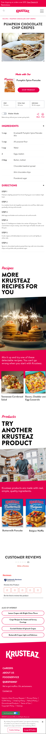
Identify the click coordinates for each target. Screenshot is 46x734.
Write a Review (23, 566)
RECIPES (5, 19)
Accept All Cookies (30, 730)
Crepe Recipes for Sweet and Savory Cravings (23, 620)
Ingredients (23, 126)
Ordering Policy (19, 700)
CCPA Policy (6, 700)
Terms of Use (26, 703)
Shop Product (28, 90)
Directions (23, 185)
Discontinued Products (10, 703)
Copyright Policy (8, 706)
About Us (8, 672)
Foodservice (11, 677)
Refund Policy (32, 700)
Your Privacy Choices (8, 713)
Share (38, 117)
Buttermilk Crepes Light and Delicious (23, 635)
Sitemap (19, 706)
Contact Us (7, 691)
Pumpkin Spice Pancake (28, 80)
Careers (8, 668)
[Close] (42, 721)
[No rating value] (21, 562)
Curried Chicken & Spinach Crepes (23, 628)
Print (42, 117)
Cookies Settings (14, 730)
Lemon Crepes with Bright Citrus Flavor (23, 613)
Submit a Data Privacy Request (13, 698)
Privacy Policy (32, 698)
